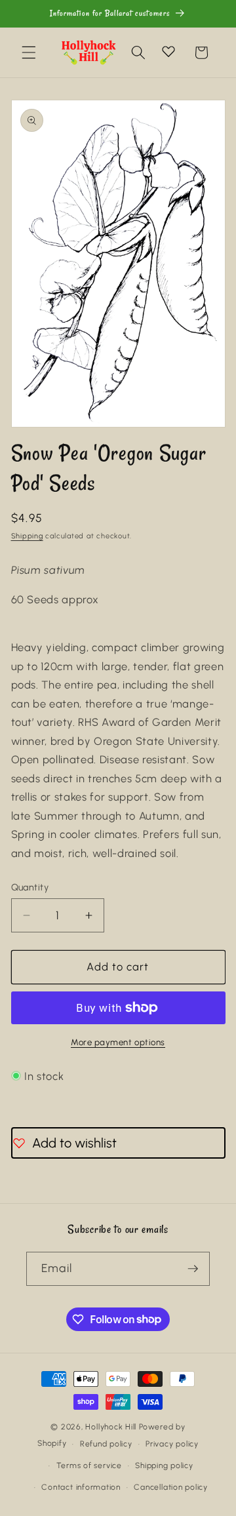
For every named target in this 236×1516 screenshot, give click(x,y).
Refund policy (106, 1443)
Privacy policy (172, 1443)
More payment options (118, 1042)
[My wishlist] (168, 51)
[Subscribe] (192, 1269)
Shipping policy (164, 1465)
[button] (29, 52)
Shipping (27, 536)
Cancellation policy (171, 1487)
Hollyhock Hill (110, 1426)
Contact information (81, 1487)
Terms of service (89, 1465)
